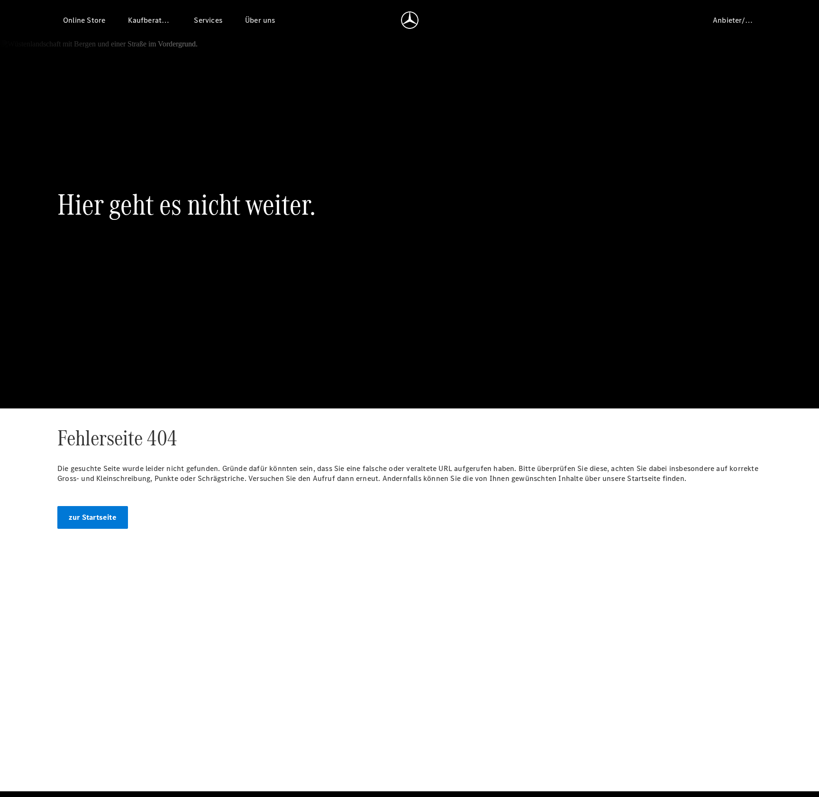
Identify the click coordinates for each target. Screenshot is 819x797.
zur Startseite (93, 517)
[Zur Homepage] (409, 20)
